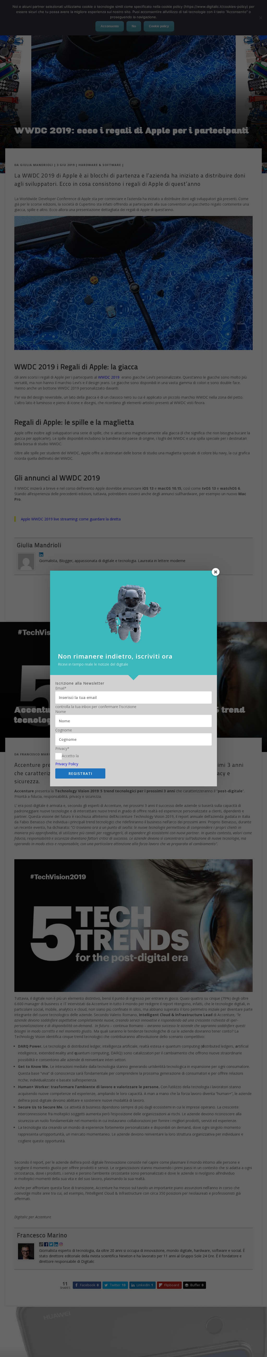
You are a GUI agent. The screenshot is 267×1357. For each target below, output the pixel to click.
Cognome (63, 730)
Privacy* (62, 748)
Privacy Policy (66, 763)
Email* (60, 688)
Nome (60, 711)
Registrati (80, 773)
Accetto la (70, 756)
